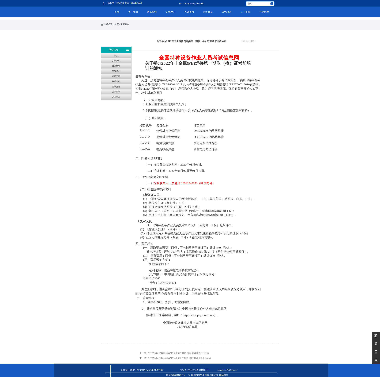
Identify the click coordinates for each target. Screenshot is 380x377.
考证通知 (125, 24)
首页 (117, 24)
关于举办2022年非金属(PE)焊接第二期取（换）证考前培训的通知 (178, 353)
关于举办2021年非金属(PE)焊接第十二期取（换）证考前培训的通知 (179, 358)
